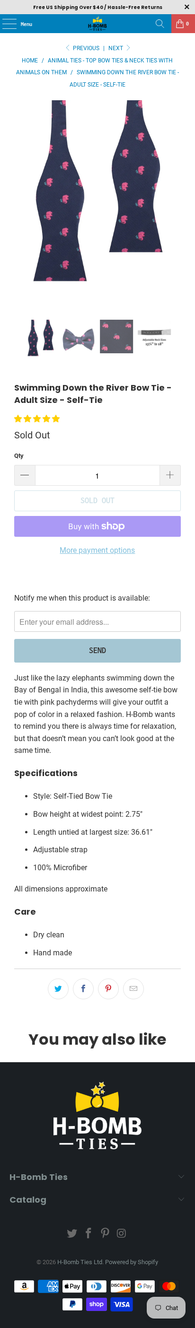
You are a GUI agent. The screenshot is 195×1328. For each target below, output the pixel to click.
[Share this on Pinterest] (108, 989)
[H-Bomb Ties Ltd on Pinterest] (105, 1234)
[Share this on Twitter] (58, 989)
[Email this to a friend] (133, 989)
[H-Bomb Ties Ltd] (97, 23)
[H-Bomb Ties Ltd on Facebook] (89, 1234)
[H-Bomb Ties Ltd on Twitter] (72, 1234)
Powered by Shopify (131, 1262)
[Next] (173, 210)
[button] (37, 418)
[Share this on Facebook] (83, 989)
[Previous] (21, 210)
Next (116, 48)
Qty (19, 455)
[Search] (160, 23)
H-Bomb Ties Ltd (79, 1262)
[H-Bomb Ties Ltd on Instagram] (122, 1234)
